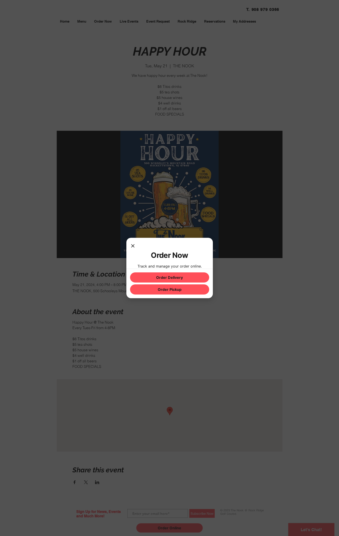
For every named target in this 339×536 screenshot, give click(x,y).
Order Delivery (169, 277)
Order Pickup (169, 289)
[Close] (132, 246)
